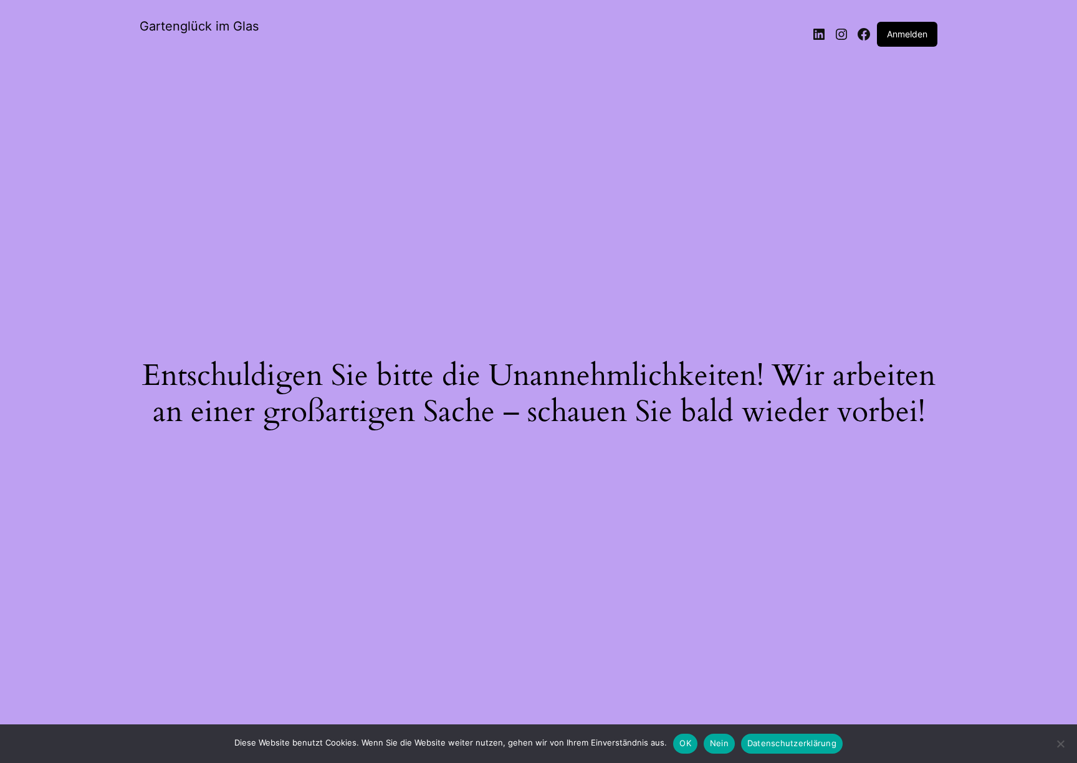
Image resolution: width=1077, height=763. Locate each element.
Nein (719, 743)
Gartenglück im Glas (199, 26)
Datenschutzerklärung (791, 743)
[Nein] (1060, 747)
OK (685, 743)
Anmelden (907, 34)
